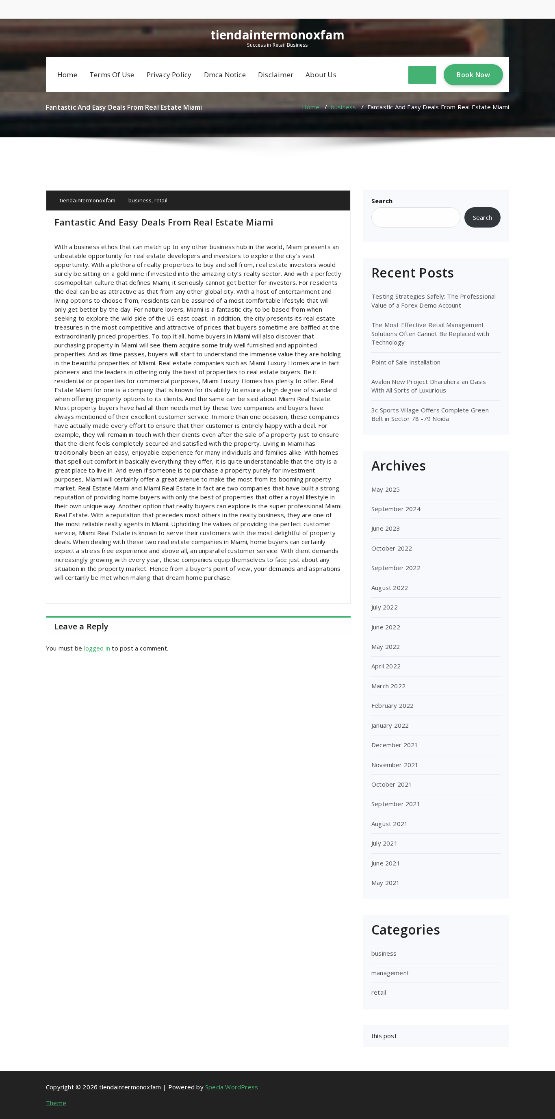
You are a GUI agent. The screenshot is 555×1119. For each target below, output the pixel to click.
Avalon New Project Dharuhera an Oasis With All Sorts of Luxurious (428, 385)
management (390, 973)
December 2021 (394, 745)
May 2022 (385, 646)
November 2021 (395, 765)
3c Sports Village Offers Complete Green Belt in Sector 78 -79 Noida (430, 414)
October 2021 (391, 784)
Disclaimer (275, 74)
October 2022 (391, 548)
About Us (321, 74)
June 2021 (385, 863)
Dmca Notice (225, 74)
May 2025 (385, 489)
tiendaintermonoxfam (277, 35)
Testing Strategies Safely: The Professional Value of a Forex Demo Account (433, 300)
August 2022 (389, 587)
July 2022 (384, 607)
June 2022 (385, 627)
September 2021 (396, 804)
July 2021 (384, 843)
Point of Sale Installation (405, 362)
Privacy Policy (169, 74)
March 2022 (388, 686)
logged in (97, 648)
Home (67, 74)
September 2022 (396, 568)
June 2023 (385, 528)
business (343, 107)
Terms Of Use (111, 74)
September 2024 (396, 509)
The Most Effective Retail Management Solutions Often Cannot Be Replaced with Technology (430, 333)
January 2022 (390, 725)
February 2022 (392, 705)
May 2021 (385, 882)
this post (384, 1036)
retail (160, 200)
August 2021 (389, 824)
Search (381, 201)
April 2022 (386, 666)
